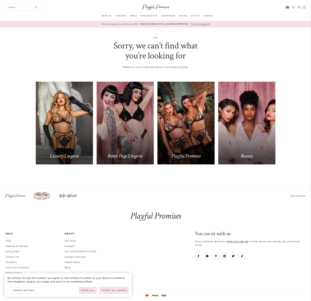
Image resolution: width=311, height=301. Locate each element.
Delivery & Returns (16, 246)
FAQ (8, 240)
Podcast (69, 246)
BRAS (133, 16)
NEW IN (106, 16)
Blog (67, 267)
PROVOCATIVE (149, 16)
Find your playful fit (200, 24)
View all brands (298, 195)
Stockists (11, 262)
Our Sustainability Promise (80, 251)
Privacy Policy (13, 272)
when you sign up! (237, 241)
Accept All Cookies (114, 290)
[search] (23, 7)
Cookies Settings (23, 290)
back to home (179, 66)
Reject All (88, 290)
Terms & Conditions (17, 267)
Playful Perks (72, 262)
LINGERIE (121, 16)
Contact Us (12, 256)
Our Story (70, 240)
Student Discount (75, 256)
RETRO (183, 16)
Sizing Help (12, 251)
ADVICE (208, 16)
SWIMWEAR (168, 16)
